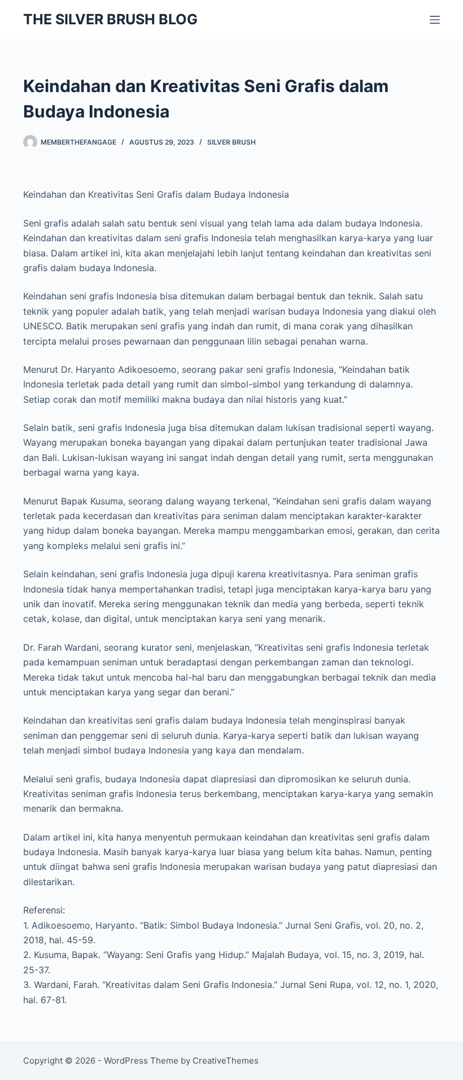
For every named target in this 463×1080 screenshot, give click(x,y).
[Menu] (435, 20)
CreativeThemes (226, 1060)
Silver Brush (231, 142)
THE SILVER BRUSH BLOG (110, 19)
